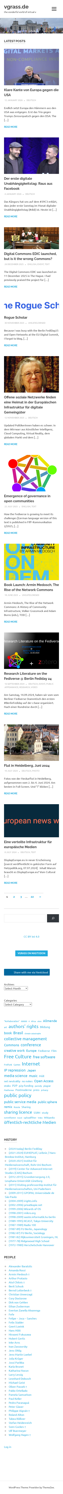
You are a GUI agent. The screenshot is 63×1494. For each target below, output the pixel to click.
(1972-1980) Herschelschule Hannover (31, 1245)
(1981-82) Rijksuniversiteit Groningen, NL (33, 1237)
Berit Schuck (16, 1286)
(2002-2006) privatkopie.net (25, 1204)
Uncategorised (36, 322)
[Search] (53, 918)
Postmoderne (23, 1089)
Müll (41, 1076)
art (5, 1027)
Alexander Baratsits (20, 1266)
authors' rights (23, 1026)
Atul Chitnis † (17, 1282)
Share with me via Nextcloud (30, 972)
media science (15, 1075)
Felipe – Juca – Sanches (23, 1318)
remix (8, 1107)
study (45, 1112)
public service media (20, 1101)
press (36, 1089)
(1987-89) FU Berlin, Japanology (28, 1229)
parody (38, 1085)
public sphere (47, 1102)
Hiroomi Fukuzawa (20, 1334)
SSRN (37, 1112)
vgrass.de (16, 7)
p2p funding (26, 1085)
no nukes (27, 1081)
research (24, 687)
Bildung (45, 1027)
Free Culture (17, 1056)
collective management (25, 1038)
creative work (14, 1050)
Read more (10, 127)
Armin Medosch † (19, 1274)
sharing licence (18, 1112)
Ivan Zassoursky (18, 1346)
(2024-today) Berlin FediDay (25, 1148)
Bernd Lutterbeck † (20, 1290)
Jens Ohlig (15, 1350)
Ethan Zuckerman (19, 1306)
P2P (14, 1085)
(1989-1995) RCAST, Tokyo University (31, 1220)
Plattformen (9, 1090)
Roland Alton (16, 1414)
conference (31, 1044)
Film (54, 1050)
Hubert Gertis (17, 1338)
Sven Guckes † (17, 1426)
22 (32, 896)
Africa (33, 1021)
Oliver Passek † (18, 1386)
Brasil (18, 1032)
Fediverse (44, 1050)
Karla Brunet (16, 1366)
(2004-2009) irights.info (23, 1200)
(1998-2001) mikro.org (22, 1212)
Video (34, 687)
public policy (17, 1095)
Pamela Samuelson (20, 1394)
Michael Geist (17, 1382)
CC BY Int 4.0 (31, 936)
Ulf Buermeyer (17, 1430)
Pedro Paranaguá (19, 1402)
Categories (10, 1000)
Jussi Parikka (16, 1362)
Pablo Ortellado (18, 1390)
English (32, 264)
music (33, 1076)
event (40, 264)
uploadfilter (30, 1117)
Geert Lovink (16, 1326)
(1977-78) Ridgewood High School (29, 1241)
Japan (31, 1070)
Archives (9, 984)
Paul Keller (15, 1398)
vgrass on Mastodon (31, 953)
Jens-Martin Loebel (20, 1354)
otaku (7, 1085)
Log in (7, 1446)
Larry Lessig (16, 1374)
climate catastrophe (33, 1033)
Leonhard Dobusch (20, 1378)
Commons (11, 1045)
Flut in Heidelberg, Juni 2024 (27, 766)
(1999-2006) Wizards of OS (25, 1208)
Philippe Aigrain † (19, 1410)
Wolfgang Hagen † (20, 1434)
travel (19, 1117)
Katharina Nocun (19, 1370)
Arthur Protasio (18, 1278)
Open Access (43, 1081)
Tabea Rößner (17, 1418)
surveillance (10, 1117)
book (8, 1033)
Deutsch (31, 100)
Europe (31, 1050)
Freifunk (8, 1064)
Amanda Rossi (17, 1270)
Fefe (11, 1314)
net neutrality (12, 1081)
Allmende (50, 1021)
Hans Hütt (15, 1330)
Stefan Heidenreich (20, 1422)
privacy (44, 1090)
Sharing (26, 1106)
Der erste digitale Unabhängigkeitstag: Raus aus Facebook (28, 184)
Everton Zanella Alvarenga (24, 1310)
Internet (31, 1063)
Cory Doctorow (18, 1298)
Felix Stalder (16, 1322)
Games (17, 1064)
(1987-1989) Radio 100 (22, 1224)
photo (35, 770)
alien (39, 1021)
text (47, 264)
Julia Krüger (16, 1358)
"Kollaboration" (11, 1021)
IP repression (15, 1070)
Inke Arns (14, 1342)
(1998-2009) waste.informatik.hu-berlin (32, 1216)
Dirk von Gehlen (18, 1302)
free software (44, 1057)
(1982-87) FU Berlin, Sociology (27, 1233)
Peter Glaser (16, 1406)
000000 (24, 1021)
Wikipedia (49, 1117)
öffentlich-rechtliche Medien (30, 1122)
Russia (17, 1107)
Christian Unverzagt (20, 1294)
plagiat (47, 1085)
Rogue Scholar (15, 317)
